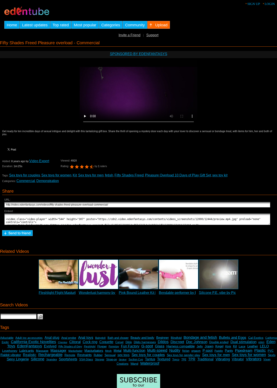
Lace (242, 346)
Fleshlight (89, 346)
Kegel (219, 346)
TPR (191, 359)
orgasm (196, 350)
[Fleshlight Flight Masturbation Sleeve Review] (58, 274)
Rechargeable (50, 355)
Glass (159, 346)
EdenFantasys (29, 346)
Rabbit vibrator (10, 355)
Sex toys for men (91, 175)
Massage (42, 350)
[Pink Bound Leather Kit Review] (138, 274)
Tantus (150, 359)
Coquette (106, 342)
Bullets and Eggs (232, 338)
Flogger (102, 346)
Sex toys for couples (24, 175)
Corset (119, 342)
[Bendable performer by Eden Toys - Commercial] (178, 274)
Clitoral (75, 342)
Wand (134, 363)
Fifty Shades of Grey (70, 346)
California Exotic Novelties (33, 342)
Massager (58, 350)
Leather (252, 346)
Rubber (98, 355)
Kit (75, 175)
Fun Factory (130, 346)
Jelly (200, 346)
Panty (229, 350)
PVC (271, 350)
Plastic (260, 350)
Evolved (50, 346)
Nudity (174, 350)
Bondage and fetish (200, 337)
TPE (183, 359)
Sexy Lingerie (18, 359)
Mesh (108, 350)
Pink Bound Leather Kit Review (143, 293)
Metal (117, 350)
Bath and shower (118, 337)
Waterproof (149, 363)
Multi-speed (157, 350)
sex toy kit (219, 175)
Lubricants (26, 350)
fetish (109, 175)
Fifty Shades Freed (129, 175)
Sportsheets (68, 359)
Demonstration (47, 181)
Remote (69, 355)
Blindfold (176, 337)
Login (270, 4)
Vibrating (223, 359)
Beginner (162, 337)
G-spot (147, 346)
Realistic (29, 355)
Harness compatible (180, 346)
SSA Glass (86, 359)
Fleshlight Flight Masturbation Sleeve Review (73, 293)
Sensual (110, 355)
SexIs (271, 355)
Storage (99, 359)
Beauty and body (142, 337)
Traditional (205, 359)
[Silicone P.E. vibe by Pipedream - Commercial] (218, 274)
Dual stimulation (243, 342)
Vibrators (253, 359)
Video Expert (39, 161)
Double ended (219, 342)
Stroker (123, 359)
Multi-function (134, 350)
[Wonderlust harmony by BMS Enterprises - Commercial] (98, 274)
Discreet (177, 342)
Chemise (62, 342)
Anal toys (85, 338)
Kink (228, 346)
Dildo (129, 342)
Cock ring (90, 342)
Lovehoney (9, 350)
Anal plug (52, 337)
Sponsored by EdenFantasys (138, 54)
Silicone (37, 359)
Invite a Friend (129, 35)
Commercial (25, 181)
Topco (175, 359)
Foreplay (114, 346)
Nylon (185, 350)
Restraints (84, 355)
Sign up (253, 4)
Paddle (218, 350)
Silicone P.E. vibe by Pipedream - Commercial (234, 293)
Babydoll (100, 337)
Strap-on (111, 359)
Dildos (163, 342)
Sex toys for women (56, 175)
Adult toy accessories (29, 337)
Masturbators (93, 350)
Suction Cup (136, 359)
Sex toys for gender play (183, 355)
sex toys (124, 355)
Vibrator (238, 359)
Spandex (51, 359)
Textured (163, 359)
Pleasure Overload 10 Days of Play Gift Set (178, 175)
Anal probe (68, 337)
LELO (264, 346)
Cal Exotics (255, 337)
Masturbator (75, 350)
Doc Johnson (196, 342)
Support (152, 35)
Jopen (209, 346)
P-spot (208, 350)
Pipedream (243, 350)
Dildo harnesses (145, 342)
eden (261, 342)
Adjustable (6, 337)
